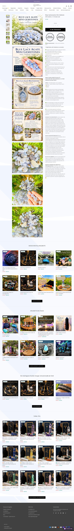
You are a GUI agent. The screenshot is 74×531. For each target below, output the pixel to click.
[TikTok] (65, 513)
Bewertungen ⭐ (5, 8)
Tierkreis (64, 8)
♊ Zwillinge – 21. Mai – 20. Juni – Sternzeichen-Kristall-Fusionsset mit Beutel (27, 464)
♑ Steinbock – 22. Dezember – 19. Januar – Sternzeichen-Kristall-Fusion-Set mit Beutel (10, 439)
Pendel (5, 10)
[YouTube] (63, 513)
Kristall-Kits (20, 8)
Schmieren (22, 10)
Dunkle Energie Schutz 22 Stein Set (26, 292)
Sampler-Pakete (39, 8)
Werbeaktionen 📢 (38, 10)
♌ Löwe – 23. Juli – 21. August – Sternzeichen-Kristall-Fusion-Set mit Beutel (44, 464)
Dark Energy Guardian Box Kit (25, 267)
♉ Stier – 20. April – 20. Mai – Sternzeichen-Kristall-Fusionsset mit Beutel (9, 464)
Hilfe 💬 (45, 10)
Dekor (17, 10)
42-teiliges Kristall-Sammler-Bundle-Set (27, 332)
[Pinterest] (60, 513)
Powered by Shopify (8, 528)
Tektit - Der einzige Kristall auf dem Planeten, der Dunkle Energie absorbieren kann (10, 269)
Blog (4, 514)
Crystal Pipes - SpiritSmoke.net (9, 516)
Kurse (58, 10)
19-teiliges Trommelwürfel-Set (61, 267)
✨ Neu (32, 10)
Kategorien (26, 8)
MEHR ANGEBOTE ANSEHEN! (37, 366)
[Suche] (68, 6)
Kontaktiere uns (31, 509)
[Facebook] (53, 513)
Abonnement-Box (48, 8)
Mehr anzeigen (37, 301)
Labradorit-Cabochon (42, 267)
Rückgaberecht (31, 513)
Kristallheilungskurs (6, 334)
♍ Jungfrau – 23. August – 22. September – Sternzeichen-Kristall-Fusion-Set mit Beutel (28, 489)
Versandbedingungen (32, 511)
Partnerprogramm (6, 513)
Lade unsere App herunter (65, 10)
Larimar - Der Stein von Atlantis (43, 357)
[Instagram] (58, 513)
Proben (27, 10)
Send (71, 525)
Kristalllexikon (5, 511)
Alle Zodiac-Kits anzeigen (37, 497)
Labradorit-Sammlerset (60, 357)
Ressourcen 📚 (51, 10)
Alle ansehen (37, 406)
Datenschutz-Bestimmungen (34, 514)
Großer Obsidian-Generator (61, 332)
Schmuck (70, 8)
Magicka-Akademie (7, 509)
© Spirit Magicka (6, 526)
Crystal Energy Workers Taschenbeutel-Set (45, 292)
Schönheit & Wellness (57, 8)
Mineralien (32, 8)
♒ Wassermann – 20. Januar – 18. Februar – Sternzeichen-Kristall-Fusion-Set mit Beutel (28, 439)
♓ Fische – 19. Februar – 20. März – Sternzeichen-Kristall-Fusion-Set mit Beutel (44, 439)
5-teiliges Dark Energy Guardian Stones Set (10, 397)
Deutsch (4, 6)
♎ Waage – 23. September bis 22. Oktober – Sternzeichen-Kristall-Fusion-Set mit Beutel (45, 489)
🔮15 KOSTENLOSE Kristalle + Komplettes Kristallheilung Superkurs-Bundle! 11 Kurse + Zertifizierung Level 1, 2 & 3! (45, 334)
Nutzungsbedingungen (32, 516)
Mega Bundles (13, 8)
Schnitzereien (10, 10)
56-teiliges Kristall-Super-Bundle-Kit (27, 357)
